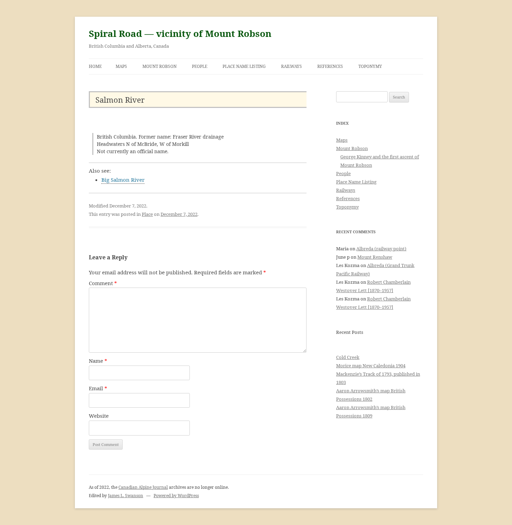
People (199, 66)
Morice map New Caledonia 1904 (370, 365)
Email (98, 388)
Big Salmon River (123, 179)
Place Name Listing (244, 66)
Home (95, 66)
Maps (121, 66)
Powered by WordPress (176, 496)
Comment (103, 283)
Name (98, 360)
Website (99, 415)
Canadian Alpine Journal (143, 487)
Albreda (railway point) (381, 248)
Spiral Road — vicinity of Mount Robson (180, 33)
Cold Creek (347, 357)
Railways (291, 66)
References (330, 66)
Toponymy (370, 66)
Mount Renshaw (374, 257)
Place (147, 214)
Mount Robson (159, 66)
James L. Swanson (125, 496)
